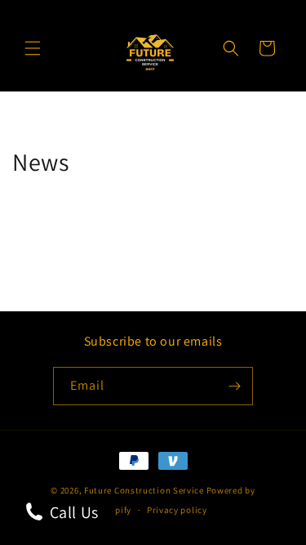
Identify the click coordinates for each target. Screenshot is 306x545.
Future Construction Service (144, 490)
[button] (33, 48)
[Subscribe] (234, 386)
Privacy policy (177, 510)
